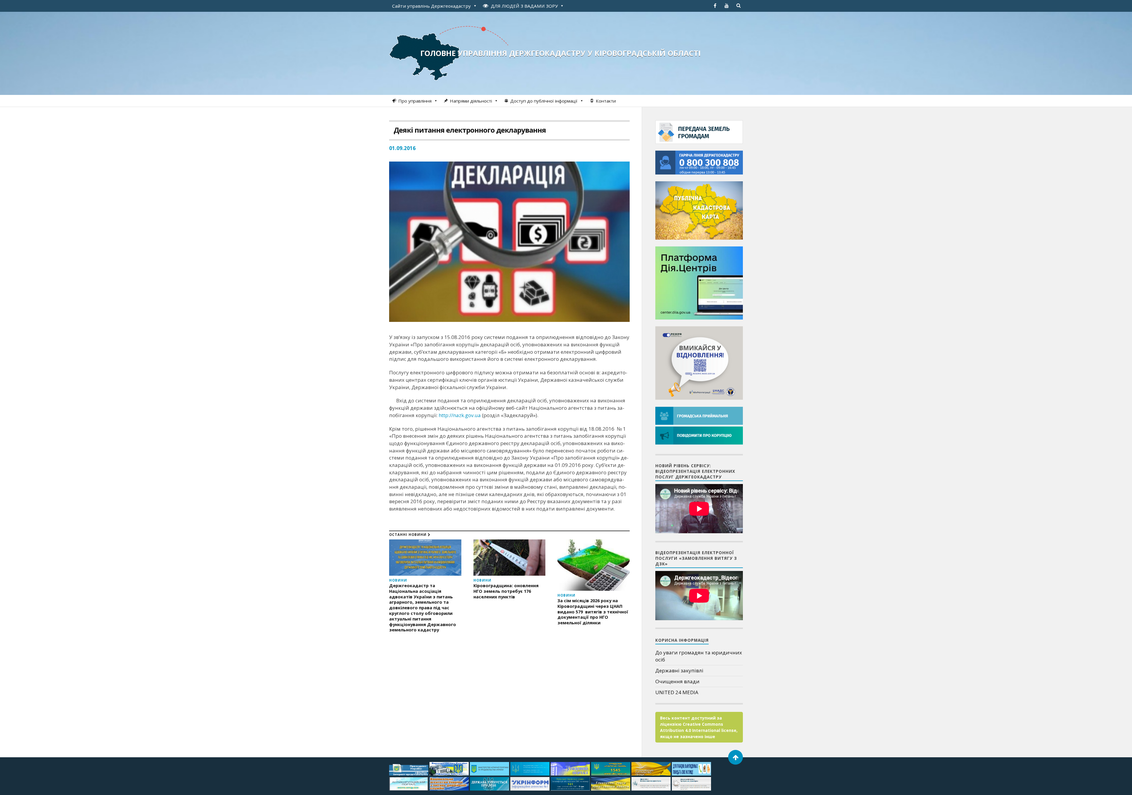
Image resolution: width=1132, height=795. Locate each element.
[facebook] (714, 5)
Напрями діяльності (471, 101)
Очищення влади (677, 681)
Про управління (415, 101)
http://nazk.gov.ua (460, 415)
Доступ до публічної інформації (543, 101)
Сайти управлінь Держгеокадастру (431, 6)
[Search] (738, 5)
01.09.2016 (402, 148)
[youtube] (726, 5)
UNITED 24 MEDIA (676, 692)
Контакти (606, 101)
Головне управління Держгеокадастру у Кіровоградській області (560, 53)
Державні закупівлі (679, 670)
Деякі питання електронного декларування (470, 130)
